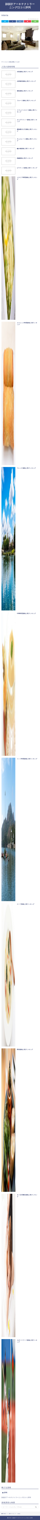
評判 (5, 1492)
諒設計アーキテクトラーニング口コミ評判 (16, 1497)
